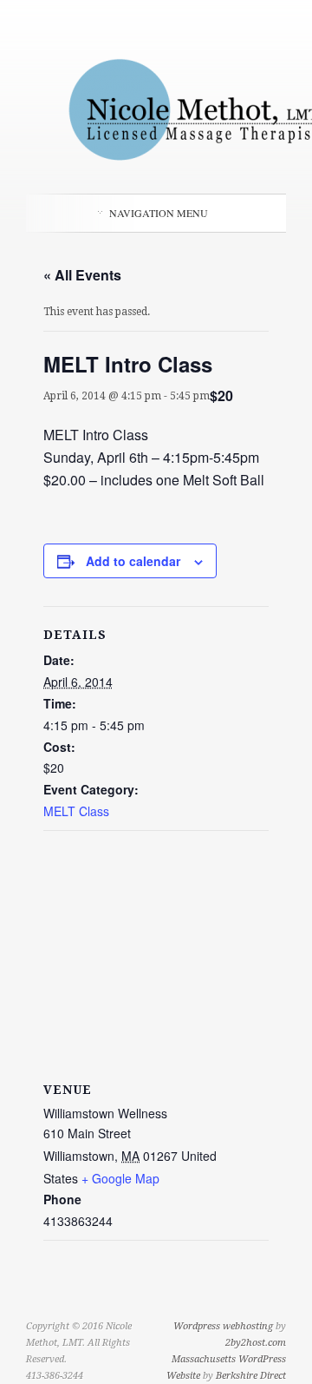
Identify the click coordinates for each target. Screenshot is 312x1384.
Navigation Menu (158, 213)
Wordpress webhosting (223, 1326)
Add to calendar (133, 561)
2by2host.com (255, 1342)
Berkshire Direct (251, 1375)
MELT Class (76, 811)
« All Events (82, 275)
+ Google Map (120, 1178)
